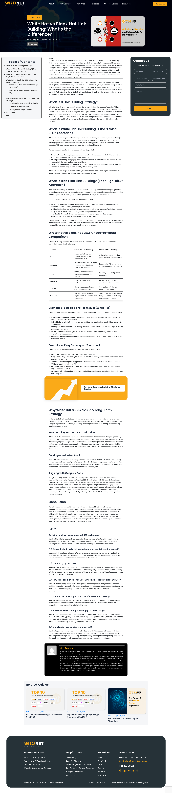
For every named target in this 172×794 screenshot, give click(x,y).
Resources (126, 4)
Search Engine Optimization (36, 757)
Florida (101, 757)
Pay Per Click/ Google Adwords (37, 761)
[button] (103, 388)
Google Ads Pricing (74, 771)
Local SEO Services (32, 764)
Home (31, 17)
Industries (81, 4)
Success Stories (111, 4)
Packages (94, 4)
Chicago (102, 775)
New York (102, 761)
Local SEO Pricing (73, 761)
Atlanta (101, 771)
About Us (52, 4)
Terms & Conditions (55, 783)
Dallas (101, 764)
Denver (101, 768)
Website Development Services (37, 768)
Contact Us (160, 4)
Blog (38, 17)
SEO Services (65, 4)
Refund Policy (29, 783)
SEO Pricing (71, 757)
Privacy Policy (41, 783)
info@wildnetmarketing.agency (133, 761)
